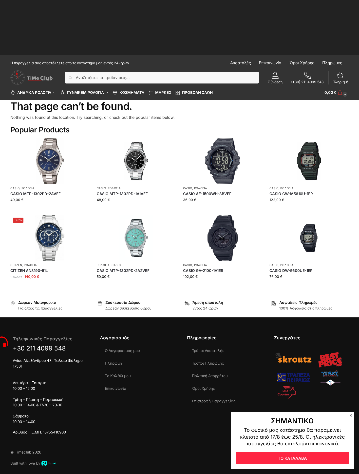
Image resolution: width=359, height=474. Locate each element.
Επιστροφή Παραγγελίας (214, 401)
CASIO (15, 188)
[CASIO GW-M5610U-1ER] (308, 161)
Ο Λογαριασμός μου (122, 350)
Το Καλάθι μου (118, 375)
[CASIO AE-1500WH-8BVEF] (222, 161)
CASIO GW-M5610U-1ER (291, 193)
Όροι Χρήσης (203, 388)
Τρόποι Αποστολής (208, 350)
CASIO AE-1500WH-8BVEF (207, 193)
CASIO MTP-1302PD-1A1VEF (122, 193)
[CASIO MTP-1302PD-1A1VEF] (136, 161)
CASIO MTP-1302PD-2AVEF (35, 193)
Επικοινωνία (115, 388)
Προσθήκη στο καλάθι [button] (50, 210)
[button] (336, 92)
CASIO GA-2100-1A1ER (203, 270)
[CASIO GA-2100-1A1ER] (222, 238)
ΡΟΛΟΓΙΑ (28, 188)
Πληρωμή (340, 82)
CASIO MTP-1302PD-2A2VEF (123, 270)
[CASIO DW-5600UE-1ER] (308, 238)
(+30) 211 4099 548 (307, 82)
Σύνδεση (275, 82)
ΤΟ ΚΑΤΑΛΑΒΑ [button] (292, 458)
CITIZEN (16, 265)
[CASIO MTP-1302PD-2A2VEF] (136, 238)
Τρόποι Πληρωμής (208, 363)
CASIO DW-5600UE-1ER (291, 270)
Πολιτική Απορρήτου (210, 375)
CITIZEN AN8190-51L (29, 270)
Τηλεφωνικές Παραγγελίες (42, 338)
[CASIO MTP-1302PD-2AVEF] (49, 161)
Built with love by (25, 463)
